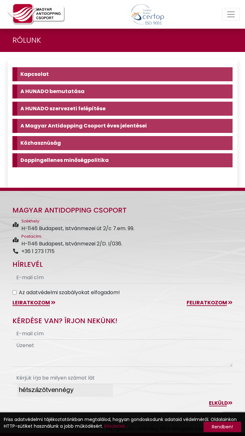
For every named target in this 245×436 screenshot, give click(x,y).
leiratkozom (31, 302)
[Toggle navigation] (231, 14)
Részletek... (116, 426)
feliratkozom (207, 302)
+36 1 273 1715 (38, 251)
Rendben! (222, 427)
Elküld (218, 403)
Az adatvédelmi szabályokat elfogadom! (69, 292)
